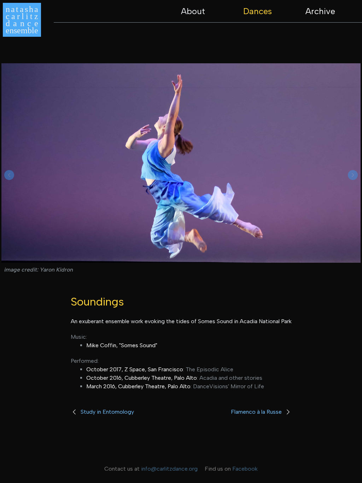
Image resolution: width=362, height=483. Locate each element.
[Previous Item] (9, 175)
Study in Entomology (107, 411)
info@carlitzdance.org (169, 468)
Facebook (245, 468)
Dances (257, 11)
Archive (320, 11)
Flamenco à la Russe (256, 411)
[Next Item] (353, 175)
